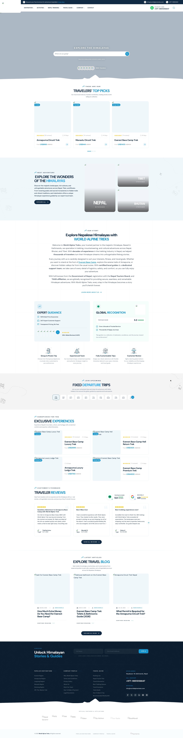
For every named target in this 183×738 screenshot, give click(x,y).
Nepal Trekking (53, 8)
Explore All (41, 202)
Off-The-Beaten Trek (40, 690)
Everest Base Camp (87, 262)
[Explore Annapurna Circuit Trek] (67, 144)
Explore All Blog (90, 633)
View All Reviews (90, 542)
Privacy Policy (68, 681)
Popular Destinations (83, 733)
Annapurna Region (40, 678)
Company (80, 8)
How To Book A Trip (98, 693)
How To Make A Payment (71, 690)
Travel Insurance (98, 687)
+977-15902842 (173, 2)
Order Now (61, 2)
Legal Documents (69, 693)
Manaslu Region (39, 684)
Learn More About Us (90, 292)
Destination (28, 8)
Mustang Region (39, 687)
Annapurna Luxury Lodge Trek (74, 469)
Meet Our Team (68, 687)
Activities (40, 8)
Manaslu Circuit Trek (86, 140)
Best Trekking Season (99, 684)
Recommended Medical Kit (101, 696)
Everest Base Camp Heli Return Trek (134, 443)
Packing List (96, 676)
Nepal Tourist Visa (98, 678)
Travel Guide (67, 8)
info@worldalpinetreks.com (155, 2)
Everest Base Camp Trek (126, 140)
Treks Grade (96, 690)
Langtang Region (39, 681)
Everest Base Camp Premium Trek (132, 469)
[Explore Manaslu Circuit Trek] (105, 144)
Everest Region (38, 676)
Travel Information (98, 681)
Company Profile (98, 733)
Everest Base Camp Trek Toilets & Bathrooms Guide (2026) (89, 614)
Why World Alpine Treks (71, 676)
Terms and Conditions (70, 678)
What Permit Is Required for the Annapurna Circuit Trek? (130, 612)
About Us (66, 684)
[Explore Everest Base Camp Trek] (144, 144)
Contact (90, 8)
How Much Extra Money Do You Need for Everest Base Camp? (49, 614)
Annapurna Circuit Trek (48, 140)
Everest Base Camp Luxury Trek (74, 443)
